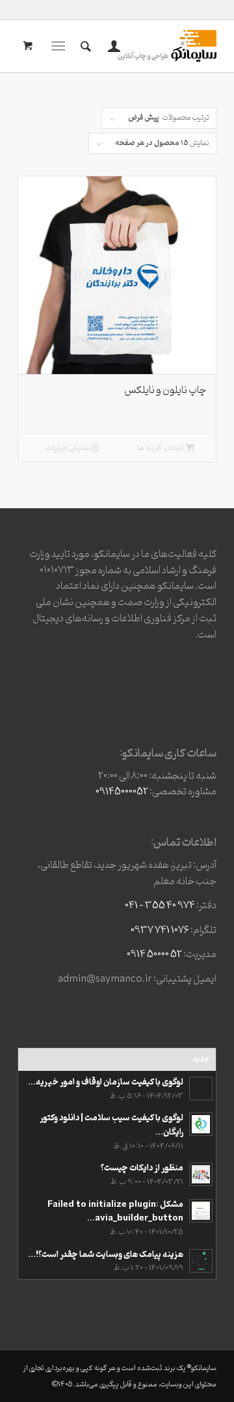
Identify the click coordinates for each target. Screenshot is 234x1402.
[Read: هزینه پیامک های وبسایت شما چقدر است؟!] (201, 1261)
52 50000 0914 (154, 954)
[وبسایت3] (136, 46)
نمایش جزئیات (69, 448)
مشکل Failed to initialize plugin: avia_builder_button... (115, 1212)
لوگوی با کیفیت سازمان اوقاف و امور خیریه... (105, 1082)
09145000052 (122, 792)
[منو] (60, 46)
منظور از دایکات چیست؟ (142, 1168)
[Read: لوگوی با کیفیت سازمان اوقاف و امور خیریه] (201, 1088)
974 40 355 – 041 (160, 905)
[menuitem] (112, 46)
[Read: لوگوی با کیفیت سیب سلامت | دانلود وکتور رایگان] (201, 1124)
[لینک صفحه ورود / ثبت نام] (112, 46)
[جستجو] (84, 46)
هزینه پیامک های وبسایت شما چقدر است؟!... (105, 1254)
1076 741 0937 (160, 930)
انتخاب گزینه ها (161, 448)
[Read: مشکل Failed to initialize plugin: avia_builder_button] (201, 1210)
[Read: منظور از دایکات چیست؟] (201, 1174)
